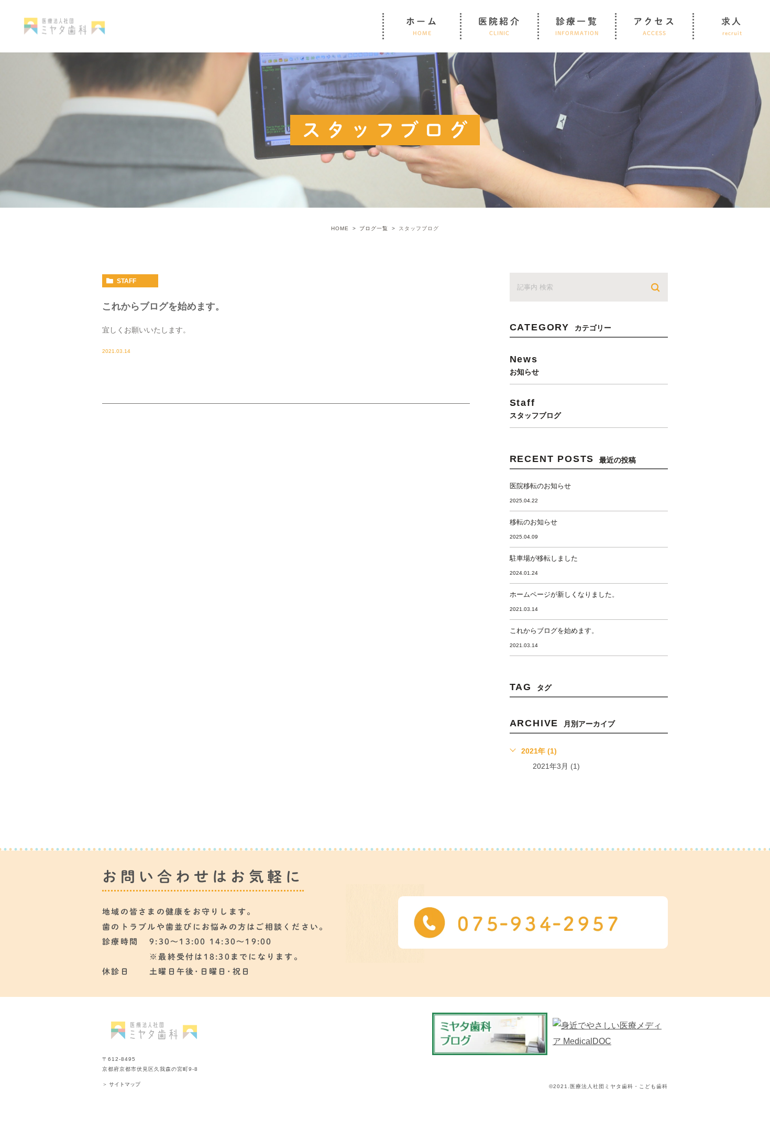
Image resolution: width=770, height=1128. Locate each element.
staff (126, 281)
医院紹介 (499, 26)
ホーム (422, 26)
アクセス (654, 26)
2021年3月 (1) (556, 766)
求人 (732, 26)
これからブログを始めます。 (163, 306)
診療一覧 (577, 26)
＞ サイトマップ (121, 1084)
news (524, 364)
